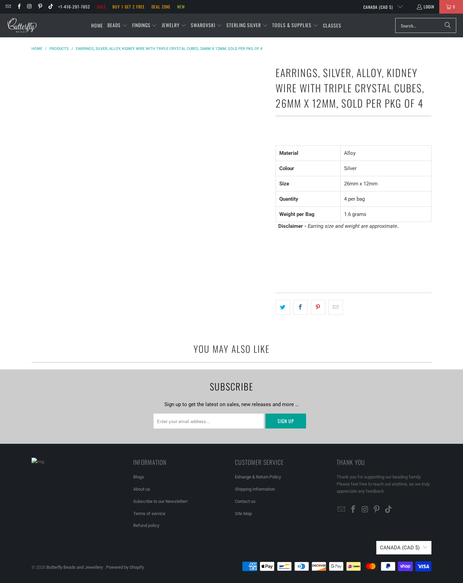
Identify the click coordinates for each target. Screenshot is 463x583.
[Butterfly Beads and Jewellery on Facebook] (18, 7)
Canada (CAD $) (378, 7)
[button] (117, 25)
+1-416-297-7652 (74, 7)
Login (429, 7)
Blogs (138, 476)
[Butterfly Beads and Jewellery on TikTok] (50, 7)
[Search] (447, 25)
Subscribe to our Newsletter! (160, 501)
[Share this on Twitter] (283, 307)
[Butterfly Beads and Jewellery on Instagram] (29, 7)
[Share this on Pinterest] (318, 307)
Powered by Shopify (125, 567)
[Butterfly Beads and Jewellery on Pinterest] (40, 7)
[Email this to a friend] (335, 307)
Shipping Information (255, 489)
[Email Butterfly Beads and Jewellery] (8, 7)
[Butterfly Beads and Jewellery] (22, 25)
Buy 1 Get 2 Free (129, 7)
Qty (279, 239)
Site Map (243, 513)
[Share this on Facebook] (300, 307)
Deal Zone (161, 7)
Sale (101, 7)
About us (141, 489)
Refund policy (146, 525)
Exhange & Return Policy (258, 476)
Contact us (245, 501)
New (181, 7)
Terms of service (149, 513)
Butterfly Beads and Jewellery (75, 567)
